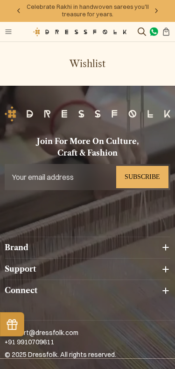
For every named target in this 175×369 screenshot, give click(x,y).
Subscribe (142, 176)
